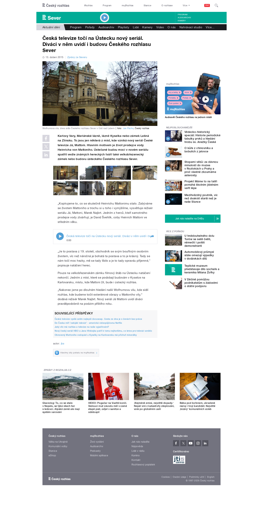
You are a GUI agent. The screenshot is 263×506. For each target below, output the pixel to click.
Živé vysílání (174, 103)
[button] (152, 236)
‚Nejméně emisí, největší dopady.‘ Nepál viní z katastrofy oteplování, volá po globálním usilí (154, 406)
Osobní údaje (179, 477)
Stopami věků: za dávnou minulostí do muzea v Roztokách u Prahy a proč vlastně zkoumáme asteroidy (201, 168)
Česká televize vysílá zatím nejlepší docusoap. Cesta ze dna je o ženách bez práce (98, 319)
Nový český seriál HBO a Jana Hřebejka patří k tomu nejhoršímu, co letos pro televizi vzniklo (103, 331)
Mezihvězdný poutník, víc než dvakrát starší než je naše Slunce (201, 198)
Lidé (136, 27)
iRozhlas (88, 5)
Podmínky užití (196, 477)
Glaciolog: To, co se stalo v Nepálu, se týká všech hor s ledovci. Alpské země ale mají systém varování (61, 408)
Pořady (90, 27)
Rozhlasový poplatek (143, 464)
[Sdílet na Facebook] (45, 138)
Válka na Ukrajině (58, 441)
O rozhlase (167, 5)
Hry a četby (173, 92)
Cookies (165, 477)
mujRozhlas (127, 5)
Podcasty (95, 450)
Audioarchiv (184, 18)
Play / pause (60, 236)
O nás (172, 27)
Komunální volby (58, 446)
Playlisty (123, 27)
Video (160, 27)
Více (210, 27)
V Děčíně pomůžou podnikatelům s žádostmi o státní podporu (201, 283)
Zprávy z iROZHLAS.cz (57, 370)
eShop (52, 455)
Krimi (187, 92)
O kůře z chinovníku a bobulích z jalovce (198, 149)
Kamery (182, 21)
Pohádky (172, 98)
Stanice (147, 5)
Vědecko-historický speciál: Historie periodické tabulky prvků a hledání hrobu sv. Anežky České (202, 137)
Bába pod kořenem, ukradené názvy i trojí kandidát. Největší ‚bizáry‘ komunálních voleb (197, 406)
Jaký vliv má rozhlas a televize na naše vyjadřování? (82, 327)
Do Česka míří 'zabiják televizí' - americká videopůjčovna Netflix (88, 323)
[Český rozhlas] (55, 5)
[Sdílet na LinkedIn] (45, 154)
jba (62, 343)
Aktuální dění (51, 27)
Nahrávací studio (190, 27)
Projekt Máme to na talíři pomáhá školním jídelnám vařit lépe (201, 185)
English (210, 477)
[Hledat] (216, 5)
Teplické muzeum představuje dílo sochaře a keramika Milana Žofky (201, 269)
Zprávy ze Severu (77, 57)
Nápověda (137, 446)
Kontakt (136, 460)
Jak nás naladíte (141, 441)
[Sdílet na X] (45, 146)
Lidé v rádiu (138, 450)
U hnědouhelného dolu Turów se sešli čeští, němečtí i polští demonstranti (199, 240)
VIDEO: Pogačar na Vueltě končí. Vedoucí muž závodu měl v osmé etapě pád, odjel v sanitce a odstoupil (107, 408)
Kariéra (135, 455)
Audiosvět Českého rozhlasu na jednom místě (188, 117)
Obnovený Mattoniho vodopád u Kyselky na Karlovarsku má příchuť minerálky (96, 335)
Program (107, 5)
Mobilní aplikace (99, 455)
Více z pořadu (175, 231)
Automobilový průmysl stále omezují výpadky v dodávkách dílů (199, 255)
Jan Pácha (128, 128)
